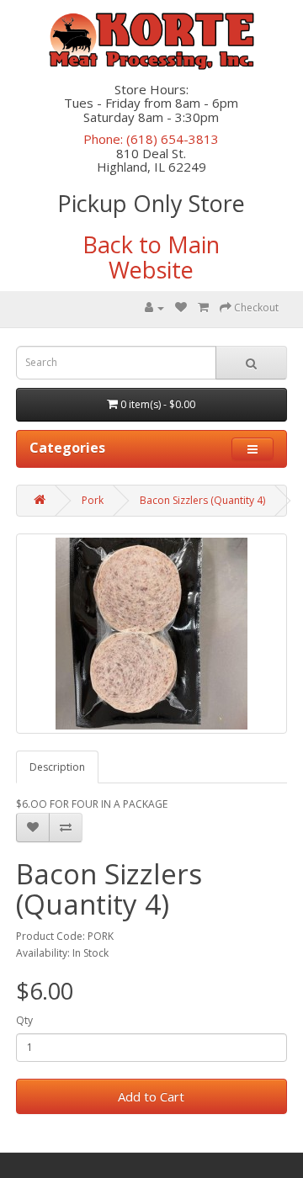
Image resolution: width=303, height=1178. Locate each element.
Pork (93, 500)
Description (57, 767)
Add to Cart (151, 1096)
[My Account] (154, 307)
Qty (24, 1020)
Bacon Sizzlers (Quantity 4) (202, 500)
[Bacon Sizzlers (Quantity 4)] (152, 633)
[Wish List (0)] (181, 307)
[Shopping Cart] (203, 307)
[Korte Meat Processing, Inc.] (152, 41)
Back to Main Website (151, 257)
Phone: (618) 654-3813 (151, 138)
